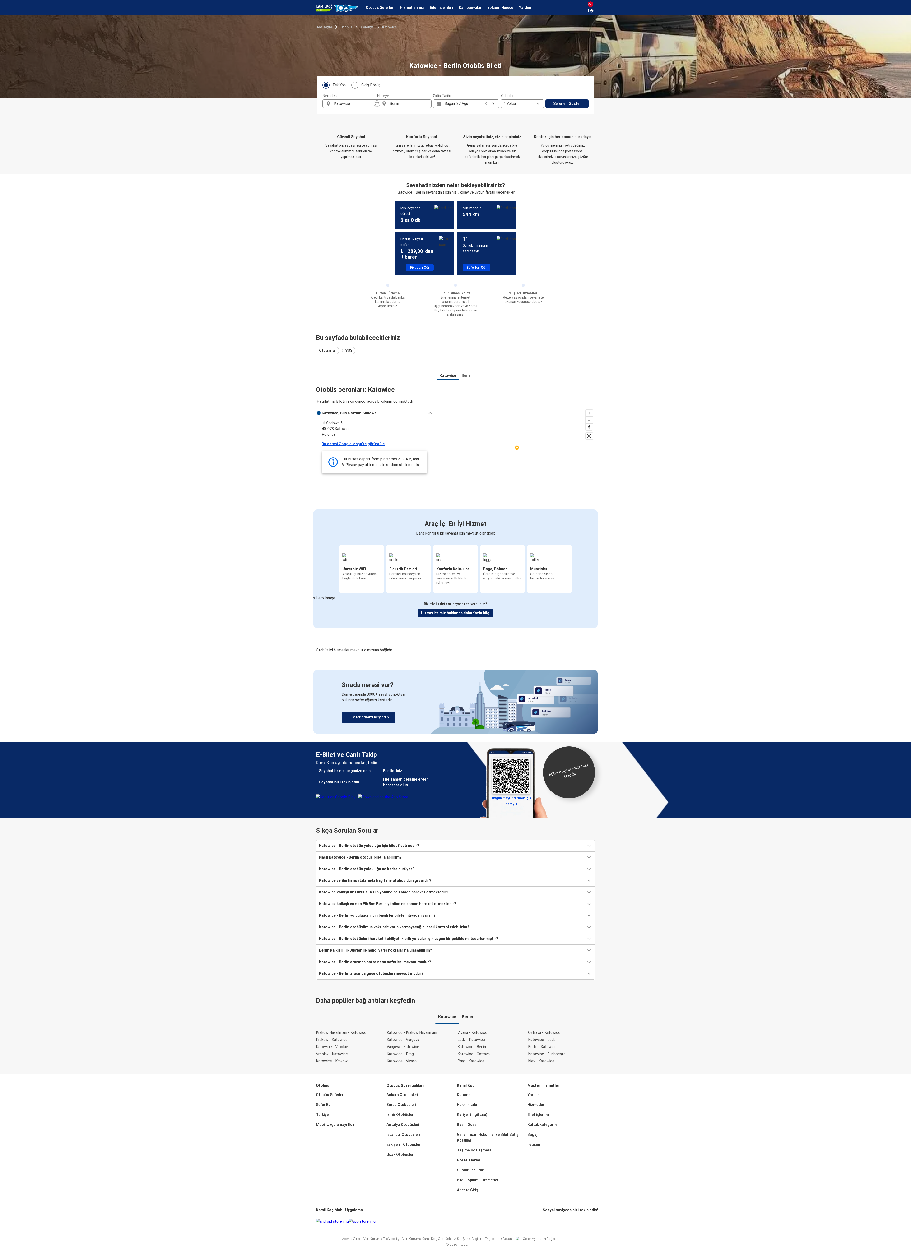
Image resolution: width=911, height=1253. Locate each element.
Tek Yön (339, 85)
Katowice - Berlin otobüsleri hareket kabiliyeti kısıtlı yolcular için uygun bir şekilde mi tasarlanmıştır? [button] (408, 938)
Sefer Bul (324, 1104)
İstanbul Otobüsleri (403, 1134)
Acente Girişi (468, 1190)
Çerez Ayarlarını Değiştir (540, 1239)
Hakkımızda (467, 1104)
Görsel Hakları (469, 1160)
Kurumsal (465, 1094)
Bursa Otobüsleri (401, 1104)
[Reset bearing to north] (589, 426)
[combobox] (354, 103)
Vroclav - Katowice (332, 1054)
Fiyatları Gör (420, 267)
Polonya (367, 27)
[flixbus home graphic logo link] (337, 7)
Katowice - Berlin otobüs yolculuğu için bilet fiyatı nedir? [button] (369, 845)
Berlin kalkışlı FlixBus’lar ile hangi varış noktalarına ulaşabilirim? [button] (375, 950)
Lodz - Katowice (471, 1039)
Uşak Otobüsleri (400, 1154)
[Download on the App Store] (362, 1221)
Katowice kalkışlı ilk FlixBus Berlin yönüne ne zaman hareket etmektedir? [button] (383, 892)
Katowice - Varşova (403, 1039)
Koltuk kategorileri (543, 1124)
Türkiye (322, 1114)
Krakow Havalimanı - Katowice (341, 1032)
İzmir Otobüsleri (400, 1114)
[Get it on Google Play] (332, 1221)
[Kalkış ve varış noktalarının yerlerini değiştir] (377, 103)
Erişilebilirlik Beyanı (499, 1239)
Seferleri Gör (476, 267)
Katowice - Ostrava (473, 1054)
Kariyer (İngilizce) (472, 1114)
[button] (376, 413)
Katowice (389, 27)
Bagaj (532, 1134)
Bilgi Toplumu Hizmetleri (478, 1180)
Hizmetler (535, 1104)
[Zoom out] (589, 419)
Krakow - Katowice (332, 1039)
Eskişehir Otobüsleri (403, 1144)
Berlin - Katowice (542, 1047)
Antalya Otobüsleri (402, 1124)
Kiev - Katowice (541, 1061)
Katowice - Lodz (542, 1039)
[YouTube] (546, 1221)
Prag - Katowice (470, 1061)
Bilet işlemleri (539, 1114)
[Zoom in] (589, 413)
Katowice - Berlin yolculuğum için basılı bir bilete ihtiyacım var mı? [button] (377, 915)
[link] (455, 702)
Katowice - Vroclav (332, 1047)
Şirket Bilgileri (472, 1239)
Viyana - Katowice (472, 1032)
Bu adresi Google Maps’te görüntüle (353, 444)
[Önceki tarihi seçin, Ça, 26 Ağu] (486, 103)
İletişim (533, 1144)
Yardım (533, 1094)
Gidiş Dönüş (371, 85)
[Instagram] (544, 1221)
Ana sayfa (324, 27)
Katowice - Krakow (332, 1061)
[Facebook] (543, 1221)
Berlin (466, 375)
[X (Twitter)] (549, 1221)
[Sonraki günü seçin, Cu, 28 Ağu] (493, 103)
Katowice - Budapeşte (547, 1054)
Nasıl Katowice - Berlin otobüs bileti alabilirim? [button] (360, 857)
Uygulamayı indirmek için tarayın (511, 799)
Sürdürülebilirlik (470, 1170)
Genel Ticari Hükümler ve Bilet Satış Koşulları (488, 1137)
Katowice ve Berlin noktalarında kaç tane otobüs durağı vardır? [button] (375, 880)
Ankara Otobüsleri (402, 1094)
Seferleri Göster (567, 103)
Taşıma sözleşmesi (474, 1150)
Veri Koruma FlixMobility (381, 1239)
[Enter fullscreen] (589, 436)
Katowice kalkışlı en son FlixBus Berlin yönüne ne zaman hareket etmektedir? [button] (387, 904)
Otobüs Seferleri (330, 1094)
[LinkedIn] (547, 1221)
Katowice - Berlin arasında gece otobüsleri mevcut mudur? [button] (371, 973)
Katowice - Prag (400, 1054)
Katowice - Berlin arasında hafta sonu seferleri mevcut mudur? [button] (375, 962)
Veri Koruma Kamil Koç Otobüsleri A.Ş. (431, 1239)
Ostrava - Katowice (544, 1032)
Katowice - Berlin (471, 1047)
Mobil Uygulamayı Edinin (337, 1124)
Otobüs (346, 27)
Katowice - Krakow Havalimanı (412, 1032)
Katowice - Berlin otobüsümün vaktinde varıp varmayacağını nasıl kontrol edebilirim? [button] (394, 927)
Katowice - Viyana (402, 1061)
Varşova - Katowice (403, 1047)
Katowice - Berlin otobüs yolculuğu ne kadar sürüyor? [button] (366, 869)
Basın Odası (467, 1124)
